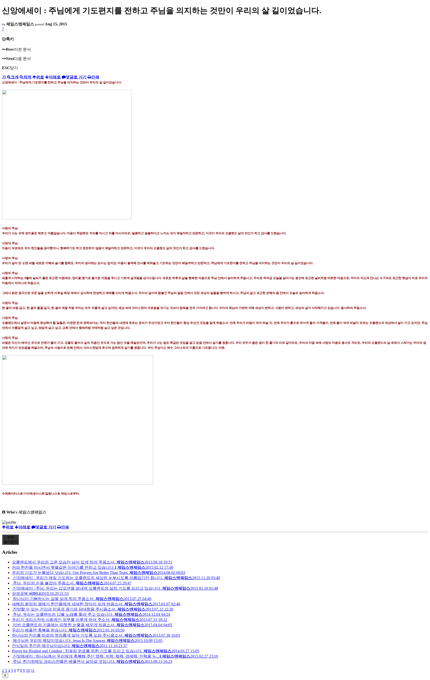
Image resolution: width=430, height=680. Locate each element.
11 (33, 670)
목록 (10, 539)
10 (28, 670)
